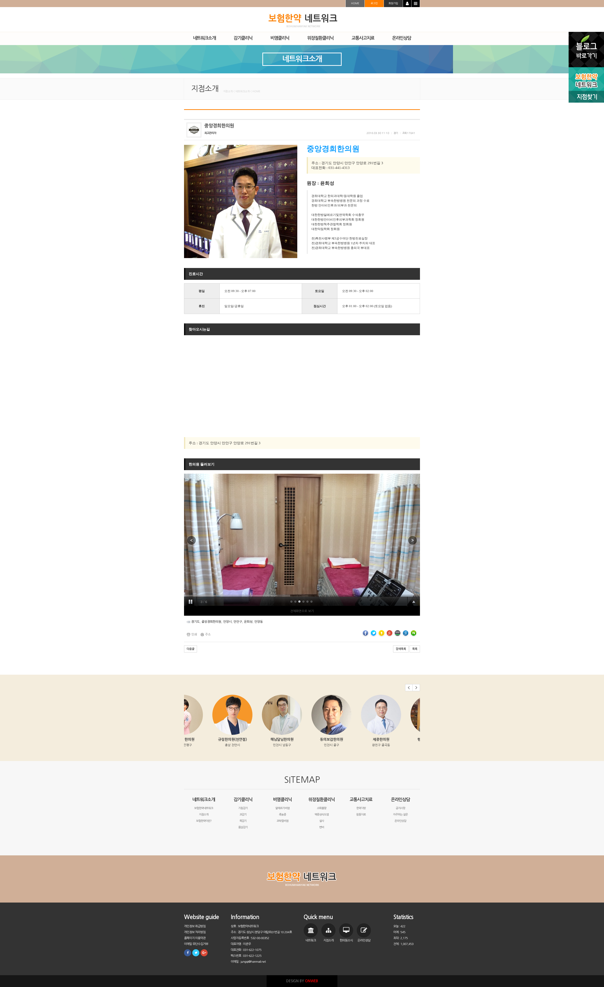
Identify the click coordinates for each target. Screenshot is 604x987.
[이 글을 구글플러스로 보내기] (389, 633)
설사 (321, 821)
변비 (321, 827)
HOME (355, 3)
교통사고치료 (361, 799)
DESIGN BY (302, 981)
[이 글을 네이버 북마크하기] (413, 633)
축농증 (282, 814)
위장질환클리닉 (321, 799)
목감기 (243, 821)
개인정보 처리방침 (195, 932)
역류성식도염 (322, 814)
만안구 (238, 621)
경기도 (195, 621)
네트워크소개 (203, 799)
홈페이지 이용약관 (195, 938)
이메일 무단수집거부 (196, 943)
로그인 (374, 3)
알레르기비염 (282, 808)
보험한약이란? (203, 821)
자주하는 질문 (400, 814)
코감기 (243, 814)
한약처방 (361, 808)
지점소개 (203, 814)
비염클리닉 (282, 799)
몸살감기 (243, 827)
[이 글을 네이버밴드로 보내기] (397, 633)
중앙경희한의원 (211, 621)
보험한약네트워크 (203, 808)
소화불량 (321, 808)
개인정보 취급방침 (195, 926)
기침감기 (243, 808)
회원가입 (393, 3)
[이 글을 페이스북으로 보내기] (365, 633)
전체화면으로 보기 (302, 611)
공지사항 (400, 808)
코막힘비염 (282, 821)
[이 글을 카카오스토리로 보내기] (381, 633)
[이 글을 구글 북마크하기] (405, 633)
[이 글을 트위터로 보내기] (373, 633)
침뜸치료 (361, 814)
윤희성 (248, 621)
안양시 (227, 621)
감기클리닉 (243, 799)
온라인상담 (400, 799)
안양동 (258, 621)
